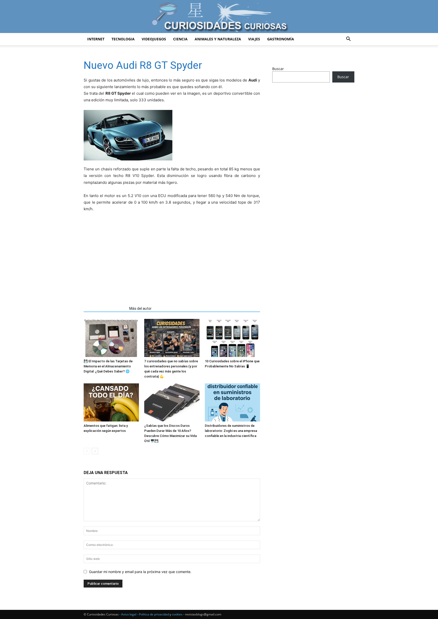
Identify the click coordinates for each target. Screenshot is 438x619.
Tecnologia (123, 39)
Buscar (278, 68)
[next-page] (95, 451)
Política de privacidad (154, 614)
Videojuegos (154, 39)
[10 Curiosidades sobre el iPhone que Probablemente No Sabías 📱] (232, 338)
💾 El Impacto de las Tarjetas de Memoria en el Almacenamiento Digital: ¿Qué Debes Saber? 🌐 (108, 366)
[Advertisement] (172, 257)
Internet (95, 39)
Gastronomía (280, 39)
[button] (348, 39)
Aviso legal (128, 614)
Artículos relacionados (105, 308)
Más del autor (140, 308)
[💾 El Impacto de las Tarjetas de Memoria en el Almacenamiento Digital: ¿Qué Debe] (111, 338)
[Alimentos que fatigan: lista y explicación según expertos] (111, 402)
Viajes (254, 39)
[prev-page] (87, 451)
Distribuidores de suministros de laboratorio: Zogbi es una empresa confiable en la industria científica (231, 431)
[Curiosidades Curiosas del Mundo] (219, 17)
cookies (177, 614)
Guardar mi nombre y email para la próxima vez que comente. (140, 571)
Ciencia (180, 39)
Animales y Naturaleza (218, 39)
